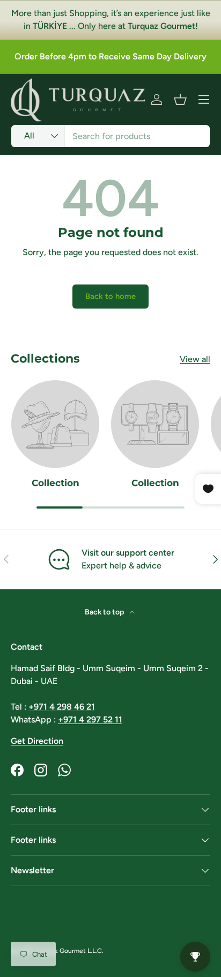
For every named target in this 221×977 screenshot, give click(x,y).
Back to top (105, 612)
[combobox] (110, 136)
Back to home (110, 296)
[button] (180, 99)
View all (195, 359)
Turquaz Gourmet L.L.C (68, 951)
